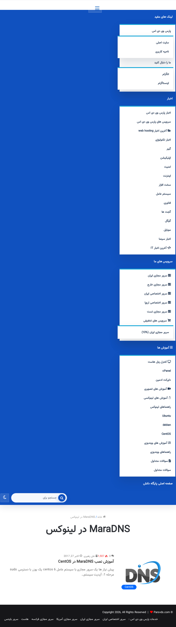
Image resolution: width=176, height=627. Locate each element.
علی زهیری (89, 556)
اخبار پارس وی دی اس (158, 113)
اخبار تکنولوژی (163, 140)
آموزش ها (163, 347)
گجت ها (166, 212)
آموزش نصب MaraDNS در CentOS (86, 562)
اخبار (170, 98)
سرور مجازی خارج (157, 285)
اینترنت (167, 176)
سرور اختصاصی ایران (156, 294)
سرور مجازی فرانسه (42, 619)
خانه (100, 517)
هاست (25, 619)
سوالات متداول (160, 461)
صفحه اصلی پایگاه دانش (158, 483)
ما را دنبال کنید (162, 63)
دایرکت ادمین (163, 380)
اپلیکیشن (165, 158)
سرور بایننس (11, 619)
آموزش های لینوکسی (156, 398)
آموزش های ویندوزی (156, 443)
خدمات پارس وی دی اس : (143, 619)
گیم (169, 149)
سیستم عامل (163, 194)
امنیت (167, 167)
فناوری (167, 203)
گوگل (168, 221)
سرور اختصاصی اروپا (156, 303)
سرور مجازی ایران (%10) (155, 332)
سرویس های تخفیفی (155, 321)
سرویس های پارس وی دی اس (154, 122)
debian (167, 425)
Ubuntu (166, 416)
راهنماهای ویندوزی (160, 452)
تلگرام (165, 74)
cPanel (166, 371)
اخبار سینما (165, 239)
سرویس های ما (163, 261)
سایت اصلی (162, 43)
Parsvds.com (162, 612)
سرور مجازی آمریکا (66, 619)
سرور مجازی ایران (158, 276)
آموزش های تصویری (156, 389)
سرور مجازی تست (157, 312)
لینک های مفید (164, 17)
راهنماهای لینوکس (160, 407)
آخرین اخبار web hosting (153, 131)
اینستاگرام (163, 83)
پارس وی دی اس (161, 31)
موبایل (167, 230)
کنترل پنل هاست (158, 362)
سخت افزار (165, 185)
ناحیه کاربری (162, 52)
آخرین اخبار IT (159, 248)
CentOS (166, 434)
